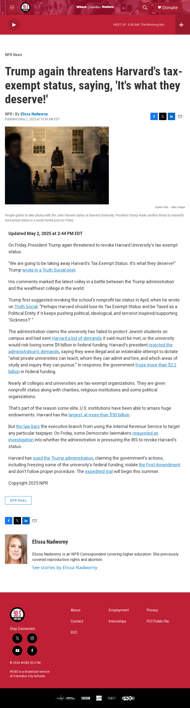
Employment (119, 610)
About (75, 610)
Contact (77, 621)
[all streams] (182, 25)
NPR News (13, 54)
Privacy (152, 610)
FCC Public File (158, 621)
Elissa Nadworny (34, 113)
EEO (74, 632)
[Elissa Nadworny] (16, 549)
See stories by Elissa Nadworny (64, 567)
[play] (14, 25)
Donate (170, 7)
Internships (117, 621)
